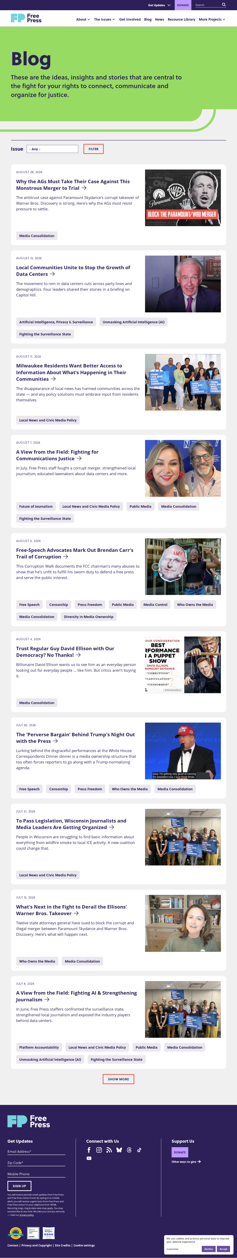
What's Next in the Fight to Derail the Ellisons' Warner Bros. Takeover (72, 910)
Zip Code (14, 1162)
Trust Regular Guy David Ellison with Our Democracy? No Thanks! (66, 651)
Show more (118, 1079)
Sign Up (19, 1186)
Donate (183, 5)
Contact (12, 1245)
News (159, 19)
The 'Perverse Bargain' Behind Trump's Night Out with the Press (76, 737)
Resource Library (181, 19)
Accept (223, 1249)
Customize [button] (172, 1249)
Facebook (89, 1150)
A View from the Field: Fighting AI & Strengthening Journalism (77, 996)
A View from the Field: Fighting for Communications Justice (58, 455)
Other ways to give (184, 1162)
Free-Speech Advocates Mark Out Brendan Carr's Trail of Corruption (75, 553)
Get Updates (156, 5)
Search (224, 5)
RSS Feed (109, 1150)
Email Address (18, 1151)
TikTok (139, 1150)
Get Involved (130, 19)
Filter (94, 149)
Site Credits (62, 1245)
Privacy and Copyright (37, 1245)
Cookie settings (84, 1245)
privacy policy (27, 1214)
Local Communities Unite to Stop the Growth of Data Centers (73, 270)
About (81, 19)
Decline (209, 1249)
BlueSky (119, 1150)
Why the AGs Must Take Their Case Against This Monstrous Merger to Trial (73, 184)
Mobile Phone (18, 1173)
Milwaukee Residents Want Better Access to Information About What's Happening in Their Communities (72, 372)
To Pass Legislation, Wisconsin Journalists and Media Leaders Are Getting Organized (72, 823)
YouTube (89, 1158)
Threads (129, 1150)
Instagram (99, 1150)
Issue (17, 148)
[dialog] (199, 1245)
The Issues (102, 19)
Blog (148, 19)
